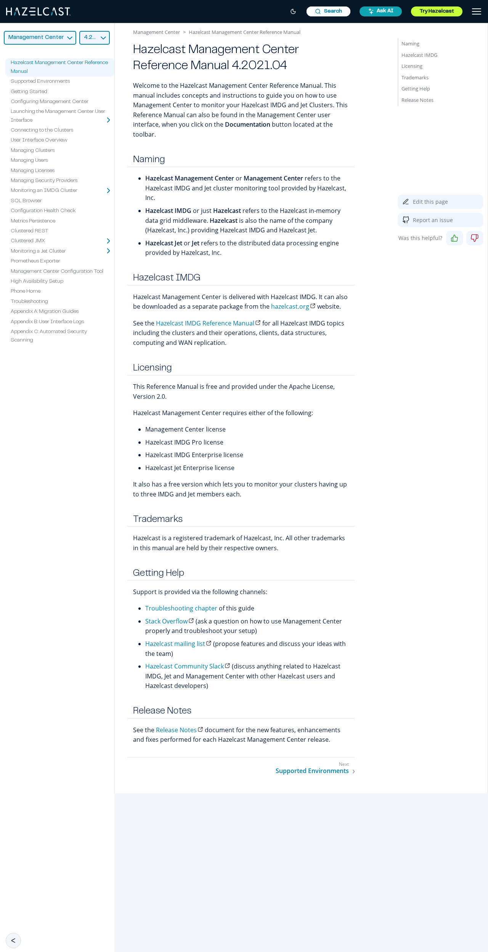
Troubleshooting (29, 302)
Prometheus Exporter (35, 261)
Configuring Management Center (49, 102)
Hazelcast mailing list (175, 643)
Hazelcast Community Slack (184, 666)
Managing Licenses (33, 171)
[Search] (328, 11)
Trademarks (415, 77)
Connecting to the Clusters (42, 130)
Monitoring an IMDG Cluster (44, 191)
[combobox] (328, 11)
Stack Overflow (166, 621)
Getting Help (415, 88)
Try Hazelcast (436, 11)
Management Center (156, 32)
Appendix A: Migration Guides (45, 311)
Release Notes (176, 730)
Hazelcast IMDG (419, 55)
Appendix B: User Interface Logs (47, 322)
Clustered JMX (28, 241)
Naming (410, 43)
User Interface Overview (39, 141)
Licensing (411, 66)
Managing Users (29, 160)
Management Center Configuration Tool (57, 271)
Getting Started (29, 92)
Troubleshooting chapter (181, 608)
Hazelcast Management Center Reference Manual (244, 32)
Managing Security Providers (44, 181)
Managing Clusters (33, 150)
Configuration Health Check (43, 211)
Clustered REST (29, 231)
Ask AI (385, 11)
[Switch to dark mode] (293, 11)
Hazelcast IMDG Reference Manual (205, 323)
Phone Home (25, 292)
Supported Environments (40, 81)
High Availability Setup (37, 281)
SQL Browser (26, 201)
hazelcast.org (290, 306)
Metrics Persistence (33, 221)
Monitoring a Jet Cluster (38, 251)
